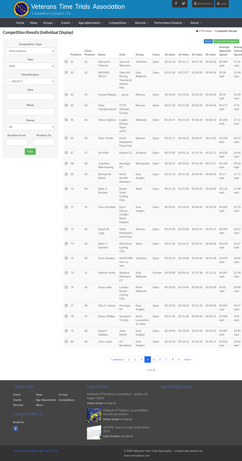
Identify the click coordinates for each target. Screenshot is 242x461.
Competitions (117, 22)
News (33, 22)
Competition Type (30, 44)
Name (30, 104)
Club (30, 89)
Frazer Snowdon (111, 436)
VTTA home (205, 31)
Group (30, 120)
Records (140, 22)
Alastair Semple (95, 403)
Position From (17, 135)
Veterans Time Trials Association (78, 6)
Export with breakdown (226, 41)
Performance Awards (168, 22)
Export (208, 41)
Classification (30, 74)
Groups (48, 22)
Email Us (18, 422)
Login (223, 3)
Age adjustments (89, 22)
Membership (204, 3)
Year (30, 59)
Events (65, 22)
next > (188, 359)
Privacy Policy (50, 450)
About (194, 22)
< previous (117, 359)
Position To (43, 135)
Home (20, 22)
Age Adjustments (46, 399)
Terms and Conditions (26, 450)
